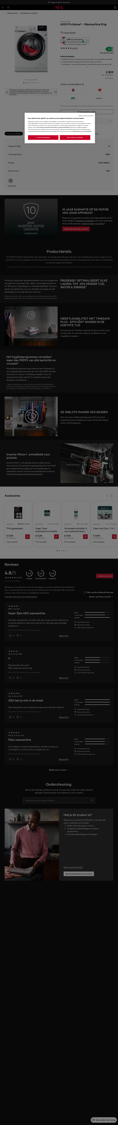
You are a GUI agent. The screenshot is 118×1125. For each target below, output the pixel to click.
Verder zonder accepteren (86, 115)
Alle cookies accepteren (75, 137)
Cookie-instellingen (43, 137)
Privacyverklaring (87, 131)
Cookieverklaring (76, 131)
